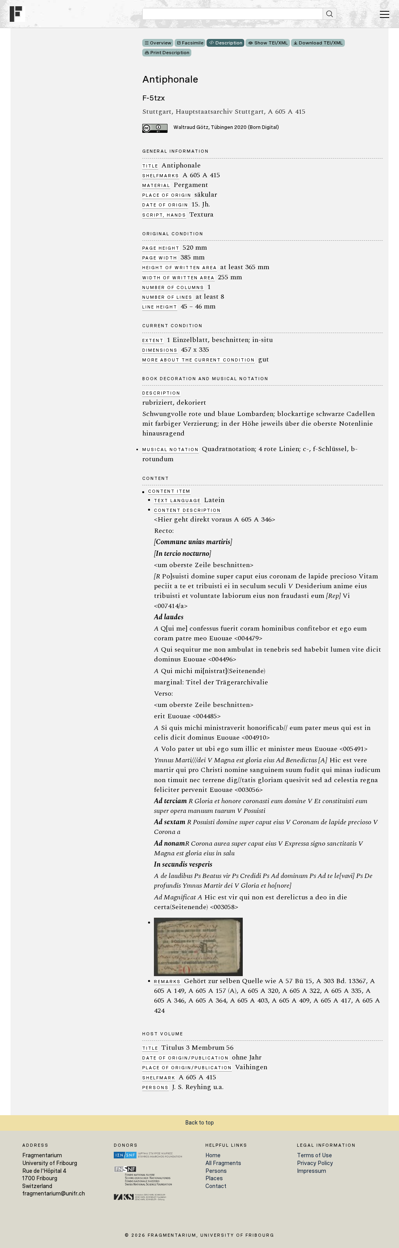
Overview (160, 43)
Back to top (199, 1122)
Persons (216, 1171)
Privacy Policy (315, 1163)
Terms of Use (314, 1155)
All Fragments (223, 1163)
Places (214, 1178)
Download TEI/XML (321, 43)
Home (213, 1155)
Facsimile (192, 43)
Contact (215, 1186)
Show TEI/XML (271, 43)
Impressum (311, 1171)
